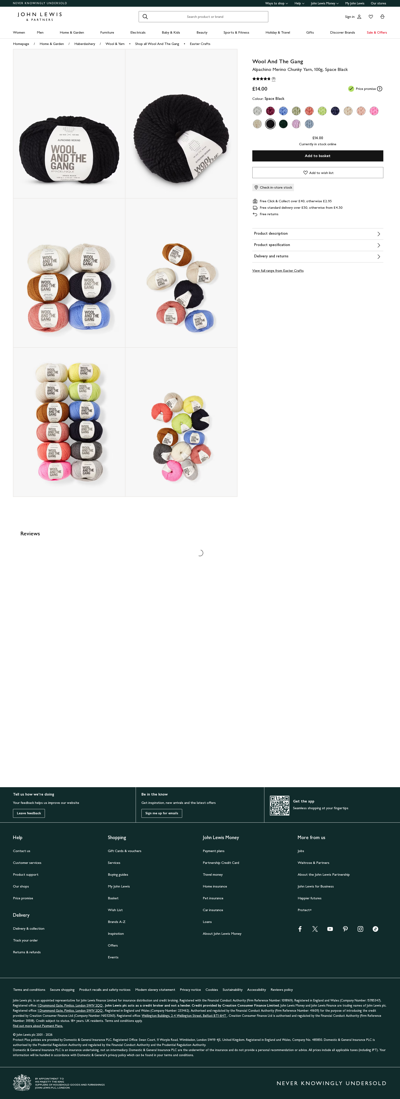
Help (298, 3)
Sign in (350, 16)
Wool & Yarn (115, 43)
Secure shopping (62, 989)
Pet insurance (213, 898)
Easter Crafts (200, 43)
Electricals (138, 32)
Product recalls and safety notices (105, 989)
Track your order (25, 940)
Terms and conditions (29, 989)
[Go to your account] (359, 16)
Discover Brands (342, 32)
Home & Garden (72, 32)
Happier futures (310, 898)
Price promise (23, 898)
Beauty (202, 32)
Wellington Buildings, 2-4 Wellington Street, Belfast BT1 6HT (184, 1016)
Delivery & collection (28, 928)
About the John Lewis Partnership (324, 874)
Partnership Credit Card (221, 862)
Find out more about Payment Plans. (38, 1026)
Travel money (213, 874)
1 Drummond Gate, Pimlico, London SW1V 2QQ (70, 1005)
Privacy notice (190, 989)
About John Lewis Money (222, 933)
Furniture (107, 32)
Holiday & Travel (278, 32)
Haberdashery (84, 43)
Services (114, 862)
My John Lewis (354, 3)
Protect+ (305, 910)
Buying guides (118, 874)
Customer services (27, 862)
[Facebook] (300, 930)
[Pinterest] (345, 930)
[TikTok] (375, 930)
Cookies (212, 989)
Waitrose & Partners (313, 862)
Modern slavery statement (155, 989)
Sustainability (233, 989)
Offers (113, 945)
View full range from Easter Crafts (278, 270)
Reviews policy (282, 989)
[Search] (145, 16)
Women (19, 32)
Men (40, 32)
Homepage (21, 43)
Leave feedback (29, 813)
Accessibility (256, 989)
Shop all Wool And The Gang (157, 43)
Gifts (310, 32)
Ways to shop (274, 3)
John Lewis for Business (316, 886)
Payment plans (214, 851)
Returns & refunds (27, 952)
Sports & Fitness (236, 32)
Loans (207, 921)
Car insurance (213, 910)
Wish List (115, 910)
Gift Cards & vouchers (124, 851)
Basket (113, 898)
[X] (315, 930)
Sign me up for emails (161, 813)
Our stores (378, 3)
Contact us (21, 851)
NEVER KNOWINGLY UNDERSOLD (40, 3)
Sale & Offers (377, 32)
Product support (25, 874)
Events (113, 957)
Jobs (301, 851)
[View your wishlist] (370, 16)
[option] (257, 111)
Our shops (21, 886)
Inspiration (116, 933)
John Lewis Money (323, 3)
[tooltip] (379, 88)
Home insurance (215, 886)
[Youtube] (330, 930)
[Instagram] (360, 930)
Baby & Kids (171, 32)
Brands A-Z (116, 921)
